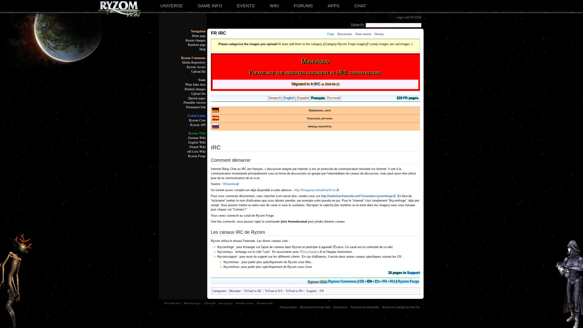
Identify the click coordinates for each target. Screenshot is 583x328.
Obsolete (235, 291)
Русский (333, 98)
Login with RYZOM (408, 17)
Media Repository (194, 62)
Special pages (197, 98)
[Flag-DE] (215, 109)
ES (377, 281)
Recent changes (196, 40)
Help (202, 49)
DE (361, 281)
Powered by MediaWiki (365, 307)
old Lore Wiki (196, 151)
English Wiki (197, 142)
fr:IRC (315, 84)
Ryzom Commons (193, 58)
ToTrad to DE (252, 291)
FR (405, 98)
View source (363, 34)
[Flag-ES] (215, 118)
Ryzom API (198, 125)
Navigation (198, 31)
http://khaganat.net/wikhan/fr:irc (315, 190)
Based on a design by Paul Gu (401, 307)
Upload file (198, 71)
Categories (219, 291)
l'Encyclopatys (309, 252)
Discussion (344, 34)
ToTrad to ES (273, 291)
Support (413, 272)
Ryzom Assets (196, 67)
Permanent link (196, 107)
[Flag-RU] (215, 126)
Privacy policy (288, 307)
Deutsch (274, 98)
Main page (199, 36)
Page (330, 34)
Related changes (195, 89)
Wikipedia (229, 184)
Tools (202, 80)
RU (392, 281)
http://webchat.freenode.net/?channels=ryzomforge (357, 196)
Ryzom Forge (197, 156)
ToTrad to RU (294, 291)
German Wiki (197, 138)
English (289, 98)
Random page (197, 45)
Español (303, 98)
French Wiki (197, 147)
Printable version (195, 102)
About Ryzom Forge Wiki (315, 307)
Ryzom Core (197, 120)
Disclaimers (340, 307)
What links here (195, 84)
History (379, 34)
